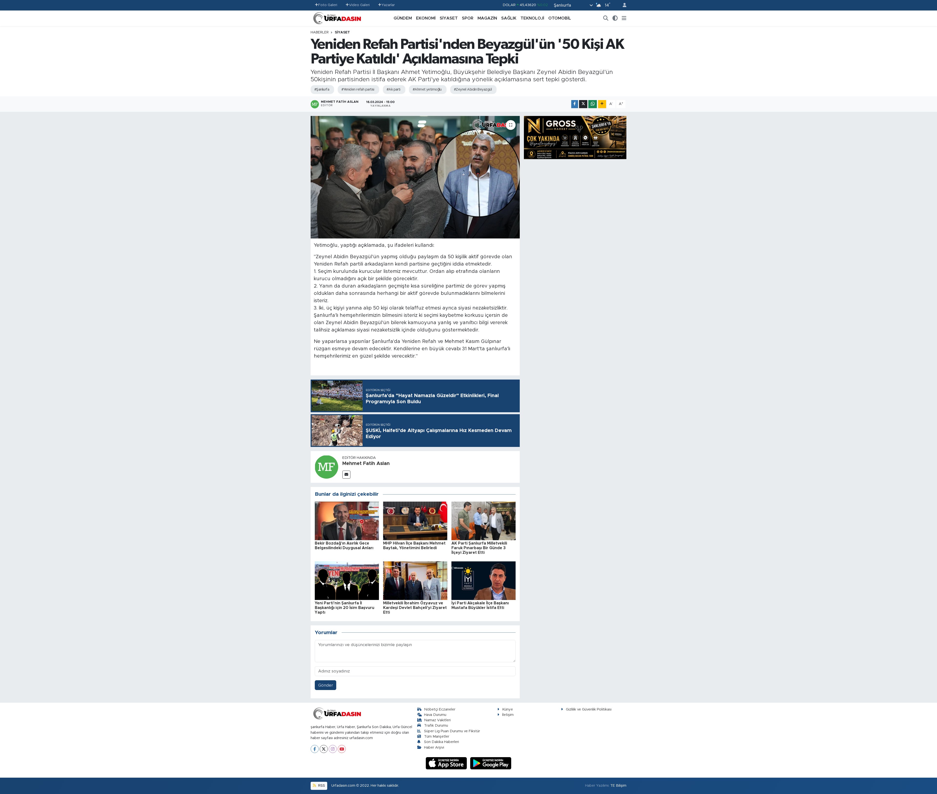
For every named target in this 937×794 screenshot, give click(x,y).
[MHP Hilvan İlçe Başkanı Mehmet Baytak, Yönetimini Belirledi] (415, 520)
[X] (324, 749)
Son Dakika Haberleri (441, 742)
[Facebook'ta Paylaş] (574, 104)
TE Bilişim (618, 785)
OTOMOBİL (559, 18)
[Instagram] (333, 749)
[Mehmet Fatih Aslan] (326, 466)
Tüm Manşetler (436, 736)
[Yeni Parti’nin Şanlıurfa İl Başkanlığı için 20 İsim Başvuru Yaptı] (347, 580)
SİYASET (449, 18)
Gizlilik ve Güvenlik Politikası (588, 709)
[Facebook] (315, 749)
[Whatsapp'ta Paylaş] (592, 104)
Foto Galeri (327, 5)
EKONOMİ (426, 18)
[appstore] (447, 763)
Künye (507, 709)
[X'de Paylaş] (583, 104)
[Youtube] (342, 749)
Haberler (320, 32)
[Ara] (606, 18)
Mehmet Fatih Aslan (366, 463)
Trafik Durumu (436, 725)
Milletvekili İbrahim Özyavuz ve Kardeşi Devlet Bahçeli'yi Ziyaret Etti (415, 607)
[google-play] (490, 763)
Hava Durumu (435, 715)
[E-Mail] (346, 475)
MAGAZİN (487, 18)
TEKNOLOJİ (532, 18)
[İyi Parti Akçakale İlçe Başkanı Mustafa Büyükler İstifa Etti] (483, 580)
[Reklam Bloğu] (575, 137)
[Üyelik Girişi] (622, 5)
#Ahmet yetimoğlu (427, 89)
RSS (321, 785)
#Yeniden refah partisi (357, 89)
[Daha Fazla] (602, 104)
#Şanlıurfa (321, 89)
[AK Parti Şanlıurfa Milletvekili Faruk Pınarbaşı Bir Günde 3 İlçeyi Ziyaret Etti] (483, 520)
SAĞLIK (508, 18)
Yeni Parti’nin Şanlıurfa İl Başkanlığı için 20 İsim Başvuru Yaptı (344, 607)
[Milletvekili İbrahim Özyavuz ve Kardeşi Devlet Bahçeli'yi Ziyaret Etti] (415, 580)
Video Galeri (359, 5)
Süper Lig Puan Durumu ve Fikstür (452, 731)
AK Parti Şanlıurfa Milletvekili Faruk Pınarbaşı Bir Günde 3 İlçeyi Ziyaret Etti (479, 548)
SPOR (467, 18)
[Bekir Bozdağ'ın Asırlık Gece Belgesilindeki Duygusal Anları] (347, 520)
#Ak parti (393, 89)
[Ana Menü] (624, 18)
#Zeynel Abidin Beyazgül (473, 89)
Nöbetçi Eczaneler (439, 709)
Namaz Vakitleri (437, 720)
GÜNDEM (403, 18)
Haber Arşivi (434, 747)
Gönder (325, 685)
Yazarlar (388, 5)
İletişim (508, 715)
